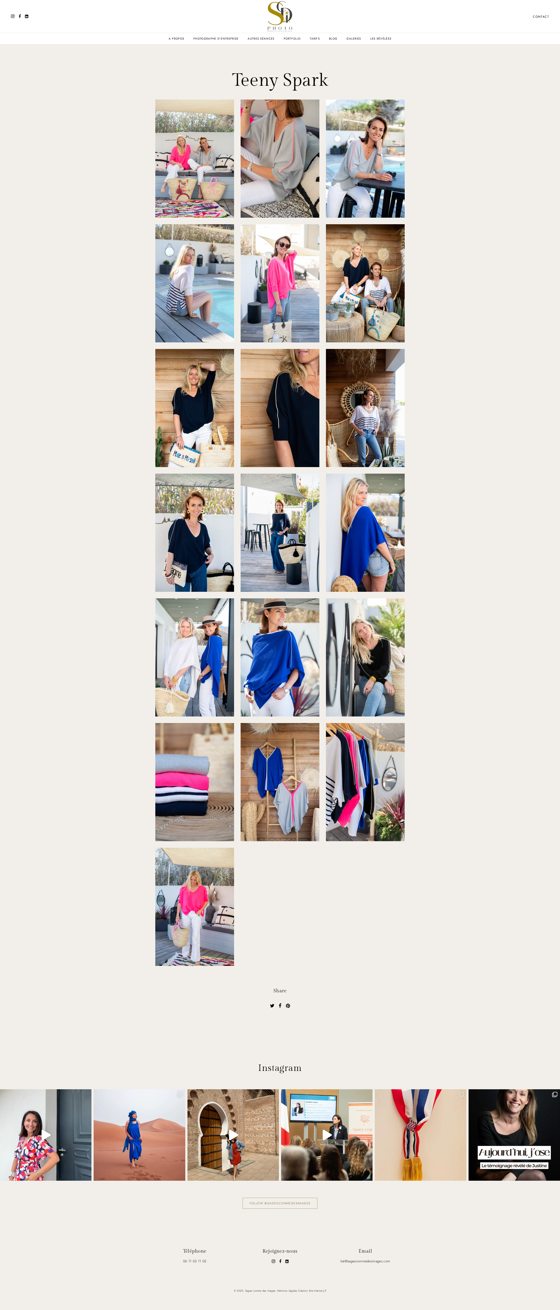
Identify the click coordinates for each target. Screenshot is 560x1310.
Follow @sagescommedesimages (280, 1203)
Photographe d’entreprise (215, 39)
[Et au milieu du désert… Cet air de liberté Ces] (139, 1135)
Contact (541, 16)
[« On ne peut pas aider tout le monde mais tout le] (45, 1135)
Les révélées (381, 39)
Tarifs (315, 39)
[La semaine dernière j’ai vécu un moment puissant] (327, 1135)
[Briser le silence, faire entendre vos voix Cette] (514, 1135)
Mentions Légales (287, 1291)
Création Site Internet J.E (312, 1291)
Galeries (353, 39)
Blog (333, 39)
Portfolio (292, 39)
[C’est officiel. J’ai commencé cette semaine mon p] (420, 1135)
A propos (176, 39)
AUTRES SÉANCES (261, 39)
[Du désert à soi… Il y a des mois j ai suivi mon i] (233, 1135)
